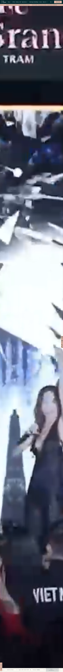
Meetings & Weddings (34, 1)
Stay (9, 1)
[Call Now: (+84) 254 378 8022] (62, 345)
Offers (14, 1)
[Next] (62, 5)
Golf (20, 1)
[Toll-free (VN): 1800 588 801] (62, 347)
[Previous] (1, 5)
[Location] (62, 339)
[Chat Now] (62, 341)
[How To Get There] (62, 337)
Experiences (24, 1)
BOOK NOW (58, 2)
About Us (44, 1)
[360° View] (62, 343)
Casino (40, 1)
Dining (17, 1)
